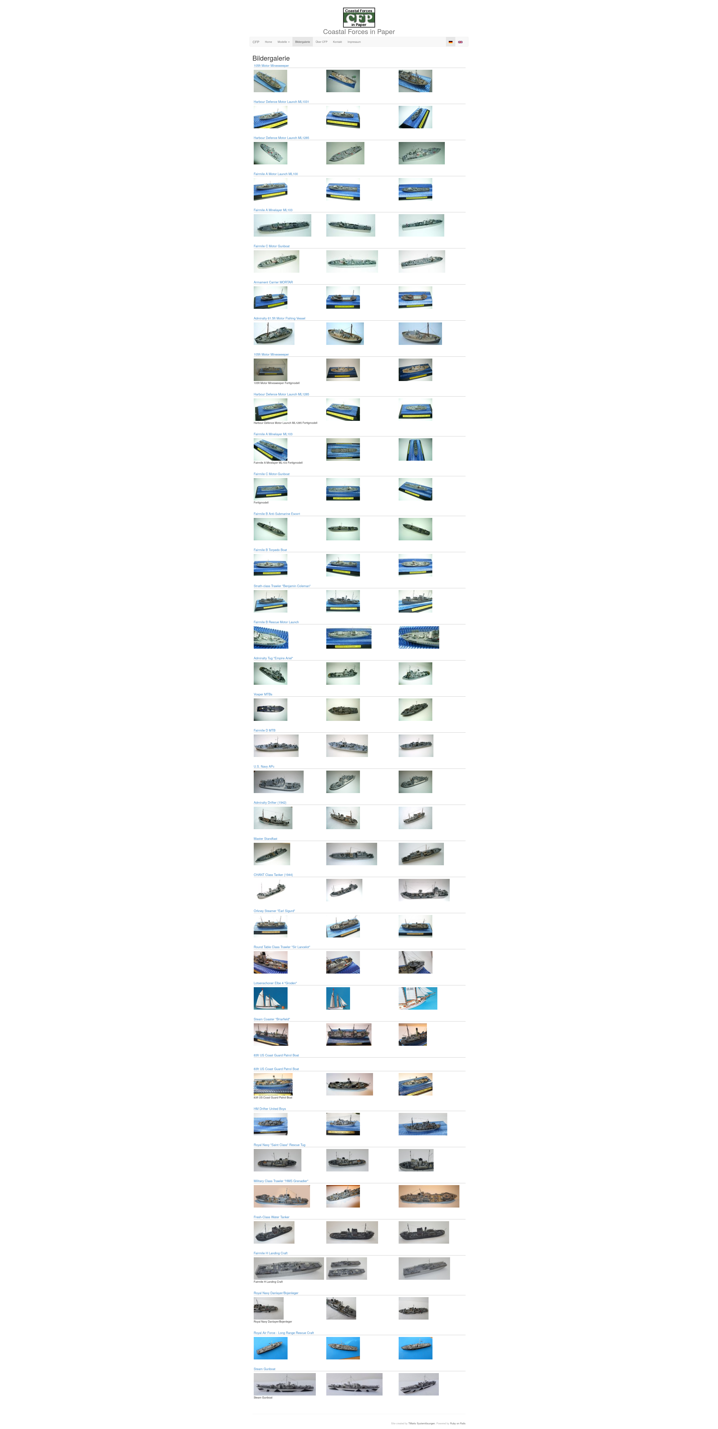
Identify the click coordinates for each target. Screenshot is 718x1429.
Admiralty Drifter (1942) (270, 802)
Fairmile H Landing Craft (271, 1253)
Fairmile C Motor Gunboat (272, 246)
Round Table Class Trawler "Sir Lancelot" (282, 947)
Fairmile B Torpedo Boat (270, 549)
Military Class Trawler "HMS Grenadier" (281, 1181)
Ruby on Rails (458, 1423)
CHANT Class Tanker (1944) (273, 874)
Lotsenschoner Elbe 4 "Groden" (275, 983)
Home (268, 42)
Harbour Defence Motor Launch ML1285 (281, 137)
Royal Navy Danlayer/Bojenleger (276, 1293)
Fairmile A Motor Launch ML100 (276, 174)
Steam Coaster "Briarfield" (272, 1019)
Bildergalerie (302, 42)
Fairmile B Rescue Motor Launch (276, 622)
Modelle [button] (283, 42)
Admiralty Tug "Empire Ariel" (273, 658)
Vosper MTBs (263, 694)
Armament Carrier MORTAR (273, 282)
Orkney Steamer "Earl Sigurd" (274, 910)
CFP (256, 41)
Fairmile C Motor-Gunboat (272, 474)
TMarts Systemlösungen (421, 1423)
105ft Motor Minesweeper (271, 65)
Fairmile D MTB (264, 730)
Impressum (354, 42)
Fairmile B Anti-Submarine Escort (277, 513)
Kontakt (337, 42)
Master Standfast (265, 838)
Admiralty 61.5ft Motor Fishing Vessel (279, 318)
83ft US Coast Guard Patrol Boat (276, 1055)
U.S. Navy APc (264, 766)
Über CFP (321, 42)
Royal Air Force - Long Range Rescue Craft (284, 1332)
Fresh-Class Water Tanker (271, 1217)
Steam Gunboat (264, 1369)
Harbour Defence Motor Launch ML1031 (281, 101)
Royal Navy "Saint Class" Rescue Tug (279, 1144)
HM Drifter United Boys (270, 1108)
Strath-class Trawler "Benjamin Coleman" (282, 586)
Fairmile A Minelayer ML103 (273, 210)
